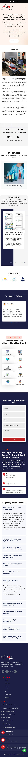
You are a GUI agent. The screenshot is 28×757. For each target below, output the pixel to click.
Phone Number (9, 473)
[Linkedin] (3, 671)
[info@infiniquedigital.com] (17, 2)
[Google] (15, 671)
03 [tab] (22, 262)
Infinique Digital (11, 754)
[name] (7, 7)
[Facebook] (7, 671)
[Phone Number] (4, 474)
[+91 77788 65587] (14, 2)
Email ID (8, 482)
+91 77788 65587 (10, 475)
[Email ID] (4, 482)
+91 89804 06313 (10, 477)
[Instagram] (11, 671)
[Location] (3, 747)
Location (8, 745)
